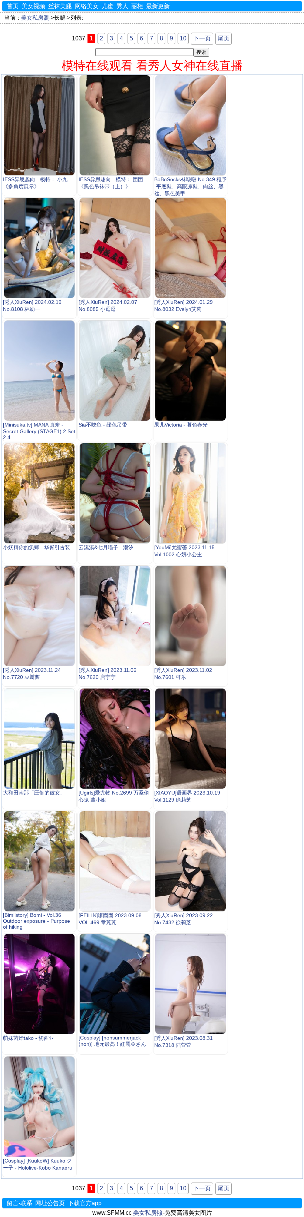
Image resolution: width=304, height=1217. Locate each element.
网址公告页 (50, 1203)
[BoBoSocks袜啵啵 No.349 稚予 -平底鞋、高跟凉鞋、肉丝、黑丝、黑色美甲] (190, 125)
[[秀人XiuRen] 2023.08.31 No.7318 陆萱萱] (190, 984)
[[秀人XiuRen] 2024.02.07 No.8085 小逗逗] (115, 248)
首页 (13, 6)
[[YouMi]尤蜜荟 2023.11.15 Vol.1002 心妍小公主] (190, 493)
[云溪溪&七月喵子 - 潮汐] (115, 493)
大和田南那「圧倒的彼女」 (34, 793)
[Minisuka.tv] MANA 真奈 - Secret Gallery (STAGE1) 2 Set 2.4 (39, 431)
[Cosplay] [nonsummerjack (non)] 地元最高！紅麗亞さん (112, 1041)
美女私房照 (35, 18)
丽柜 (137, 6)
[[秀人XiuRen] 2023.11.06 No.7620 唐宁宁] (115, 616)
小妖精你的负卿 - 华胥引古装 (36, 547)
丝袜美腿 (60, 6)
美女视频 (33, 6)
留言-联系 (19, 1203)
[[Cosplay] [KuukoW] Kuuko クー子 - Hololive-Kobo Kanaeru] (39, 1106)
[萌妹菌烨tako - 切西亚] (39, 984)
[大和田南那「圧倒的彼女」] (39, 738)
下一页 (202, 38)
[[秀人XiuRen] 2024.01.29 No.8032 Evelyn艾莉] (190, 248)
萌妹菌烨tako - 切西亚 (28, 1038)
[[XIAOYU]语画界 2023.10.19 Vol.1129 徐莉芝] (190, 738)
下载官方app (85, 1203)
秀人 (122, 6)
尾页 (223, 38)
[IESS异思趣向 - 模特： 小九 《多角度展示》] (39, 125)
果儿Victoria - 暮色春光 (181, 425)
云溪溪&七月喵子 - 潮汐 (106, 547)
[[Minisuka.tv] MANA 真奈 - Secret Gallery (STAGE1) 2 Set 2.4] (39, 370)
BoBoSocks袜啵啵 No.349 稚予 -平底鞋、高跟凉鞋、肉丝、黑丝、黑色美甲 (190, 186)
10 (183, 38)
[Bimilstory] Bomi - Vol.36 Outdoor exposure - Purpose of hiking (36, 921)
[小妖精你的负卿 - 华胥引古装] (39, 493)
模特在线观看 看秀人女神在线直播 (152, 65)
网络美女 (87, 6)
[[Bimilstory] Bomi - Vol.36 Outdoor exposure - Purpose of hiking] (39, 861)
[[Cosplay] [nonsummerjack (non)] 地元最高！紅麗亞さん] (115, 984)
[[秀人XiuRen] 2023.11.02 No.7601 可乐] (190, 616)
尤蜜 (107, 6)
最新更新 (158, 6)
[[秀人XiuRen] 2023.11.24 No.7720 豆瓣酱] (39, 616)
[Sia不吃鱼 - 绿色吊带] (115, 370)
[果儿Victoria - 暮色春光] (190, 370)
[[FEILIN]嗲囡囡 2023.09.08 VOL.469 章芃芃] (115, 861)
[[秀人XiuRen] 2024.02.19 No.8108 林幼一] (39, 248)
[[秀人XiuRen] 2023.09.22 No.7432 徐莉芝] (190, 861)
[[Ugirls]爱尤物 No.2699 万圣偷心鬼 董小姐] (115, 738)
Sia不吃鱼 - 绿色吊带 (103, 425)
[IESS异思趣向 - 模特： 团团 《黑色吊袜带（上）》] (115, 125)
